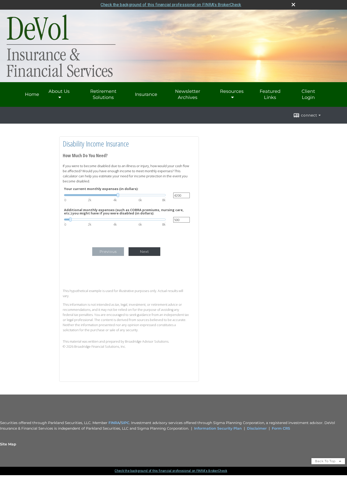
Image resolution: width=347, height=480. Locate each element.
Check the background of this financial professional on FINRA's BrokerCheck (171, 4)
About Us (59, 91)
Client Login (308, 94)
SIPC (125, 422)
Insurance (146, 94)
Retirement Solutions (103, 94)
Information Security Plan (218, 428)
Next (144, 251)
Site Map (8, 444)
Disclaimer (257, 428)
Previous (108, 251)
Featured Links (270, 94)
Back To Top (326, 461)
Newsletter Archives (187, 94)
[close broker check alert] (293, 5)
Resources (232, 91)
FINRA (114, 422)
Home (32, 94)
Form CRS (281, 428)
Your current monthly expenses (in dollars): (101, 189)
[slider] (115, 195)
